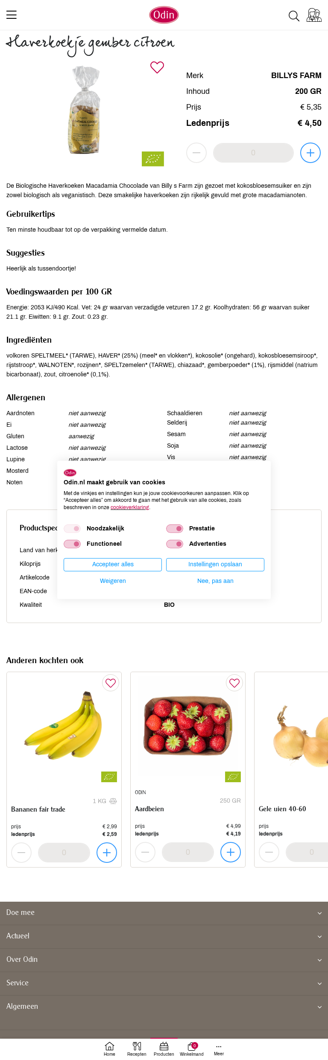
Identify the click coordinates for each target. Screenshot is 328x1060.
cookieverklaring (130, 507)
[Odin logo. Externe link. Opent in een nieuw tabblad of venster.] (70, 473)
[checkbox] (72, 528)
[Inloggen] (314, 15)
